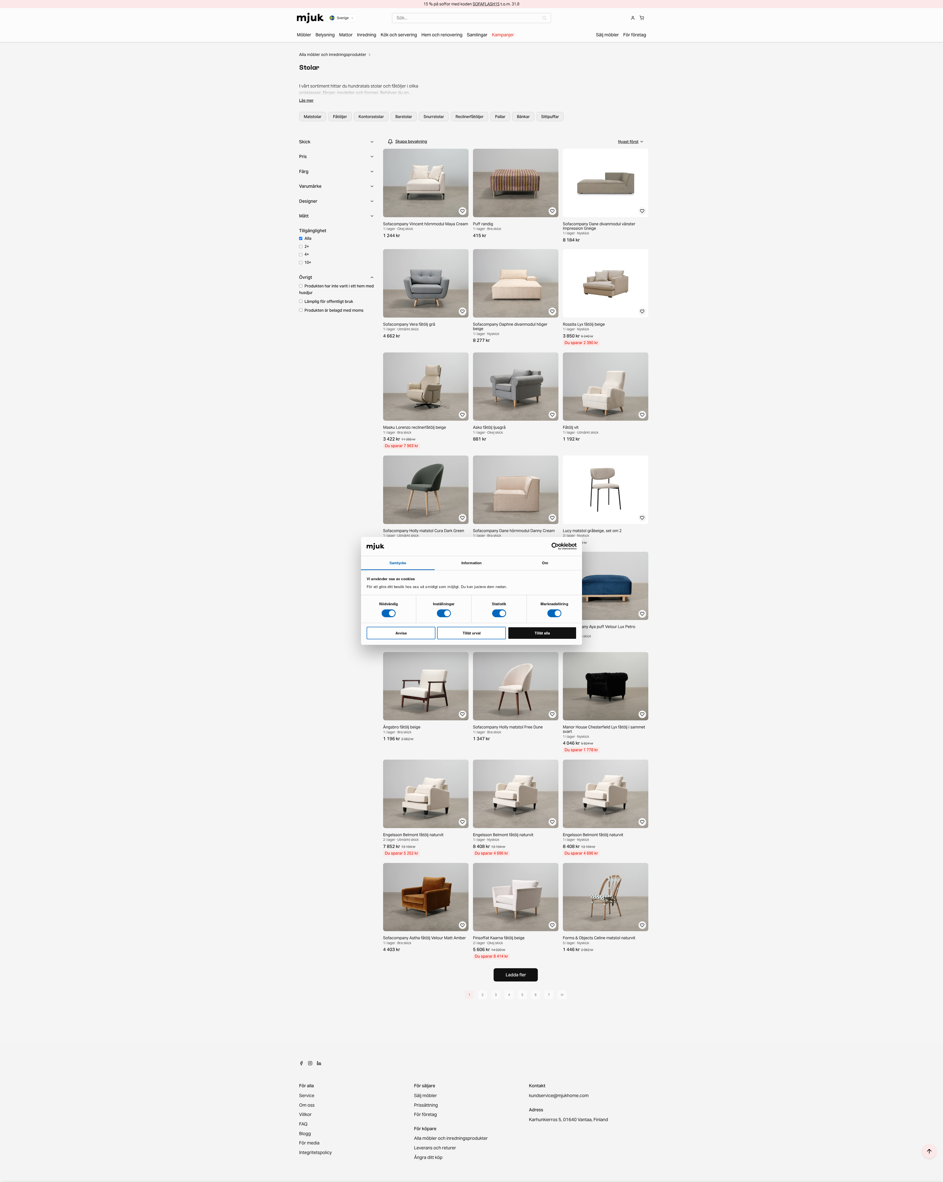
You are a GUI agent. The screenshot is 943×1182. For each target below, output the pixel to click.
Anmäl (471, 617)
